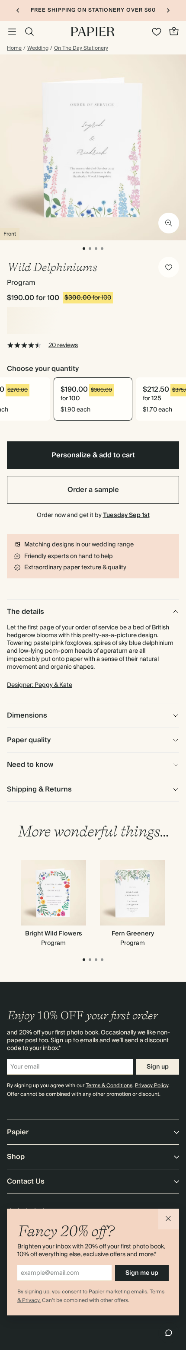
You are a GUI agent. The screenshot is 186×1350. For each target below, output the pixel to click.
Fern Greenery (133, 934)
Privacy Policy (151, 1085)
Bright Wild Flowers (53, 934)
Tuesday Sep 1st (126, 515)
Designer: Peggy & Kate (39, 685)
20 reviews (63, 345)
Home (14, 48)
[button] (168, 1219)
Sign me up (141, 1273)
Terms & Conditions (109, 1085)
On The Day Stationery (81, 48)
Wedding (37, 48)
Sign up (158, 1067)
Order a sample (93, 490)
